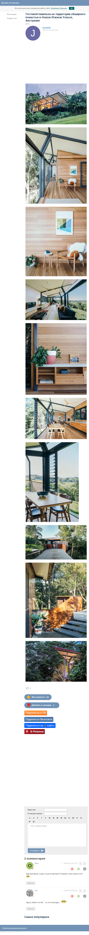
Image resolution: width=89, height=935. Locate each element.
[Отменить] (30, 818)
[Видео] (69, 818)
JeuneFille (46, 28)
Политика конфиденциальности (14, 928)
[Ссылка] (77, 818)
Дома (27, 24)
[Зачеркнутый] (46, 818)
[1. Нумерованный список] (53, 818)
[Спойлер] (81, 818)
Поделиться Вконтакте (38, 719)
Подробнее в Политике (59, 8)
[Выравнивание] (30, 821)
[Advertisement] (56, 58)
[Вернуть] (34, 818)
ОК (72, 8)
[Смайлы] (34, 821)
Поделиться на (39, 725)
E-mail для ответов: (35, 813)
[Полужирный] (38, 818)
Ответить (30, 883)
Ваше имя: (32, 810)
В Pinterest (37, 731)
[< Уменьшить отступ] (57, 818)
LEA (36, 890)
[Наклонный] (42, 818)
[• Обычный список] (49, 818)
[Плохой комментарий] (72, 869)
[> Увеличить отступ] (61, 818)
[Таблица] (73, 818)
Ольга (36, 863)
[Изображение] (65, 818)
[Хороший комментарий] (78, 869)
